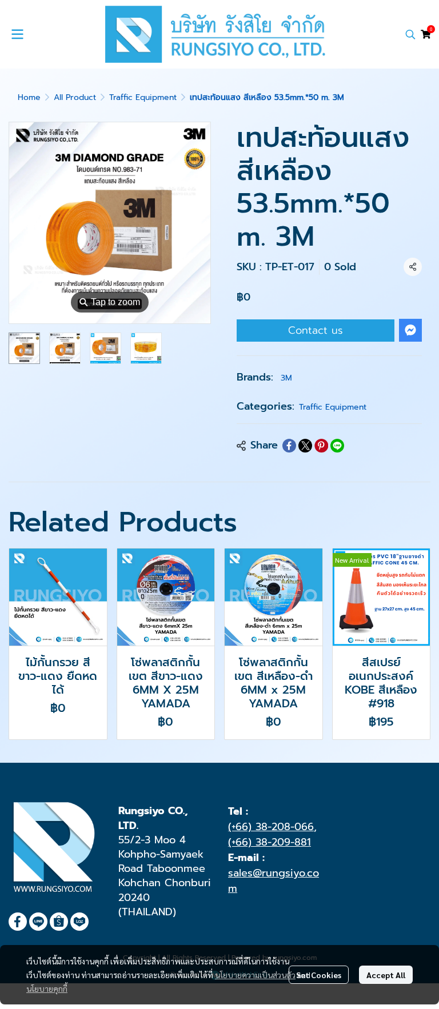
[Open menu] (17, 34)
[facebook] (18, 921)
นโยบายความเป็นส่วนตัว (255, 975)
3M (286, 378)
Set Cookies (318, 975)
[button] (410, 34)
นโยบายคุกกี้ (46, 988)
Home (29, 97)
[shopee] (59, 921)
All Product (75, 97)
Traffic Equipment (143, 97)
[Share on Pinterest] (321, 446)
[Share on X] (305, 446)
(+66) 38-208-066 (271, 827)
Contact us (315, 330)
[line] (38, 921)
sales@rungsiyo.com (273, 880)
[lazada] (79, 921)
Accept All (385, 975)
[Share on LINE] (337, 446)
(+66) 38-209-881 (269, 842)
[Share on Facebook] (289, 446)
